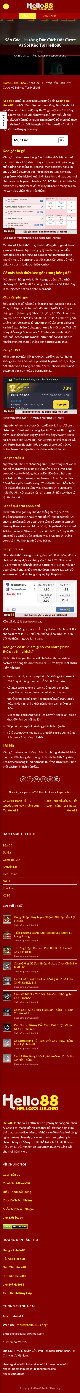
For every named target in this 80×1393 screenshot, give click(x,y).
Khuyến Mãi (10, 866)
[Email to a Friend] (43, 779)
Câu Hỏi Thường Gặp (17, 1293)
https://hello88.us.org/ (32, 1324)
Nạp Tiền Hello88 (14, 1267)
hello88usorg (57, 55)
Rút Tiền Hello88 (14, 1276)
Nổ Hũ (7, 881)
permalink (65, 792)
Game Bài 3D (11, 859)
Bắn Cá (7, 845)
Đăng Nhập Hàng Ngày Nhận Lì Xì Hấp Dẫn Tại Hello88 (44, 918)
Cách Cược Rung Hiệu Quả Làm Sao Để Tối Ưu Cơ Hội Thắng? (44, 1057)
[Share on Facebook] (30, 779)
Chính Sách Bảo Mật (16, 1183)
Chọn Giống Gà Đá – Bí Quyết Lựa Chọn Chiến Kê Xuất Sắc (45, 965)
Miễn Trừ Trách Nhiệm (18, 1209)
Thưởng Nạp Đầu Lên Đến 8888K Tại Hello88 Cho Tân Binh (43, 949)
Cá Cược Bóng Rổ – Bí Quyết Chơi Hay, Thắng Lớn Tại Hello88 (21, 805)
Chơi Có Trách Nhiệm (17, 1200)
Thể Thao (19, 82)
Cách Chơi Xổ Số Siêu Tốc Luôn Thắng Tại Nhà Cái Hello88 (60, 805)
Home (7, 82)
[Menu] (6, 7)
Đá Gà (7, 852)
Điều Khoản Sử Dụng (17, 1191)
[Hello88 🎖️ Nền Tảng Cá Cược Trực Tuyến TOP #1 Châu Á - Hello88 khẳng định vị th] (40, 6)
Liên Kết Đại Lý (13, 1217)
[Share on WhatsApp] (23, 779)
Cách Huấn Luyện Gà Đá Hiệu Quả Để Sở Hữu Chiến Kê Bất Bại (43, 980)
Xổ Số (6, 895)
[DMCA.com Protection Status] (15, 1226)
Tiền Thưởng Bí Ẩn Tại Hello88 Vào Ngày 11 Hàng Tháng (43, 934)
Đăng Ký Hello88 (14, 1250)
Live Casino (10, 874)
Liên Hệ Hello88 (13, 1284)
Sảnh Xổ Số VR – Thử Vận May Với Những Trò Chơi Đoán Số (43, 995)
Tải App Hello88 (14, 1258)
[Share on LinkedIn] (57, 779)
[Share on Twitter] (36, 779)
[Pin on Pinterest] (50, 779)
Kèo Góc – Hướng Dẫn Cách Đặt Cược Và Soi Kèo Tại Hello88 (43, 1026)
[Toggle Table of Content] (60, 140)
